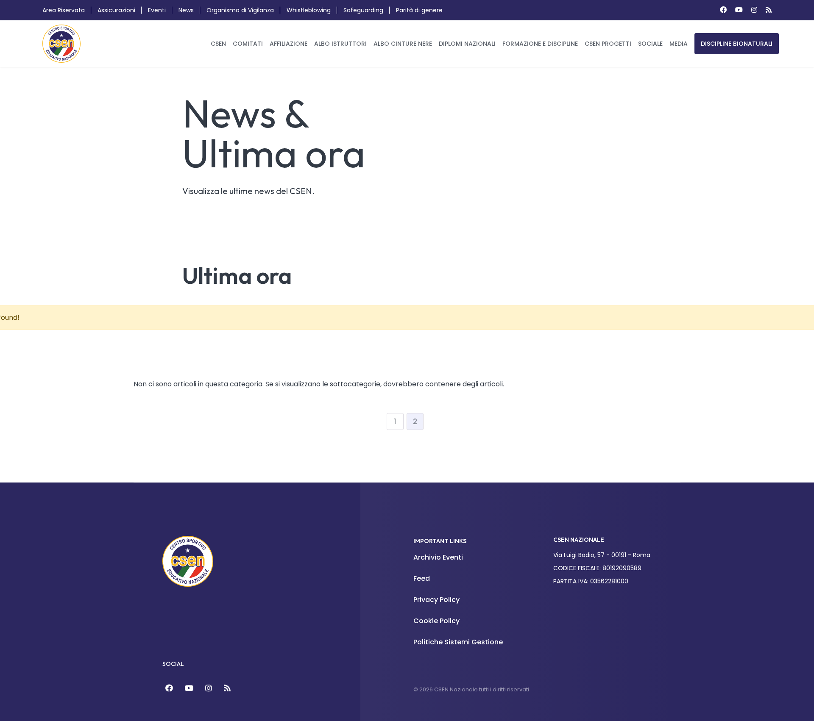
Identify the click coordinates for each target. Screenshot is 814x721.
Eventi (157, 10)
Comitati (248, 43)
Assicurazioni (116, 10)
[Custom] (769, 10)
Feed (421, 578)
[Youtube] (739, 10)
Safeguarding (363, 10)
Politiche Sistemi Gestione (458, 642)
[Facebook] (723, 10)
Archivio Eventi (438, 557)
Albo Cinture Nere (403, 43)
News (186, 10)
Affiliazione (288, 43)
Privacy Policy (436, 600)
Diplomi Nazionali (467, 43)
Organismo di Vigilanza (240, 10)
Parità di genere (419, 10)
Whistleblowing (309, 10)
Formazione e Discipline (540, 43)
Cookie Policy (436, 621)
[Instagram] (754, 10)
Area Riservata (63, 10)
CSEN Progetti (608, 43)
